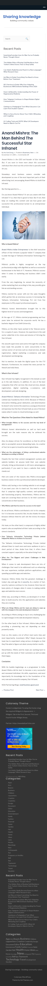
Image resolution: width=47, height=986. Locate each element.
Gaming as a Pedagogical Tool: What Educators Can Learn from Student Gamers (22, 107)
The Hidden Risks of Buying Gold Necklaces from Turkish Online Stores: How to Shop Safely (21, 63)
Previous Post (8, 690)
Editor (10, 809)
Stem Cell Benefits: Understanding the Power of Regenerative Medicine (24, 907)
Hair (9, 829)
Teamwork (12, 863)
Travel (10, 868)
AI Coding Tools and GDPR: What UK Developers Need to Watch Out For (21, 925)
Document (12, 806)
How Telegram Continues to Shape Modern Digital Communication (23, 911)
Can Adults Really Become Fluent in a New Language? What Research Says (23, 771)
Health (10, 832)
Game (10, 824)
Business (26, 153)
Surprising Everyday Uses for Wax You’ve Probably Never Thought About (22, 760)
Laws (10, 840)
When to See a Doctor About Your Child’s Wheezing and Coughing (23, 920)
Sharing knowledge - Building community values (23, 969)
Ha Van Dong (8, 153)
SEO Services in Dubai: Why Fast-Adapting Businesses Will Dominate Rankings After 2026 (20, 85)
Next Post (40, 690)
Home (10, 835)
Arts (9, 785)
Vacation (11, 871)
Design (10, 803)
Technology (12, 866)
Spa (9, 861)
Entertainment (13, 814)
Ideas (10, 837)
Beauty (10, 788)
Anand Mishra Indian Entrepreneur (15, 250)
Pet (9, 853)
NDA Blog (21, 776)
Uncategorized (31, 960)
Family (10, 816)
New (32, 153)
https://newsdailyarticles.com (24, 723)
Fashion (11, 819)
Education (11, 811)
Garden (10, 827)
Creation (11, 798)
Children (11, 793)
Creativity (11, 801)
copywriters (12, 796)
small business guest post (29, 685)
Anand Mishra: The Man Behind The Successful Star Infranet (20, 140)
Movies (10, 842)
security (26, 582)
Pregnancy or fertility (15, 855)
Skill (9, 858)
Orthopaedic (12, 850)
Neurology (12, 845)
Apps (10, 783)
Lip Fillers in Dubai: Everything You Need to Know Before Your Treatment (23, 896)
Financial (11, 822)
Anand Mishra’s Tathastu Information (16, 397)
